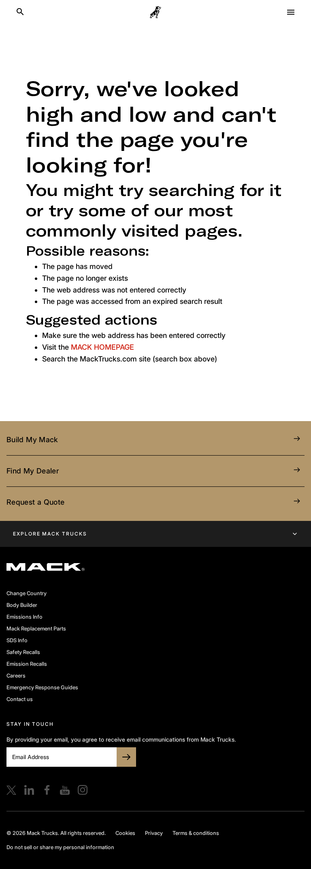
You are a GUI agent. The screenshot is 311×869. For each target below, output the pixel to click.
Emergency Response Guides (42, 687)
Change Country (26, 593)
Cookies (125, 833)
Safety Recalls (23, 652)
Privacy (154, 833)
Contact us (19, 699)
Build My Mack (32, 439)
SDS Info (17, 640)
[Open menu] (290, 12)
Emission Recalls (26, 663)
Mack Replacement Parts (36, 628)
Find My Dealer (32, 471)
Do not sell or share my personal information (60, 847)
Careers (16, 675)
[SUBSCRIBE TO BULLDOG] (126, 757)
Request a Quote (35, 502)
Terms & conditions (196, 833)
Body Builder (21, 605)
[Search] (20, 12)
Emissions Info (24, 616)
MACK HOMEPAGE (102, 347)
